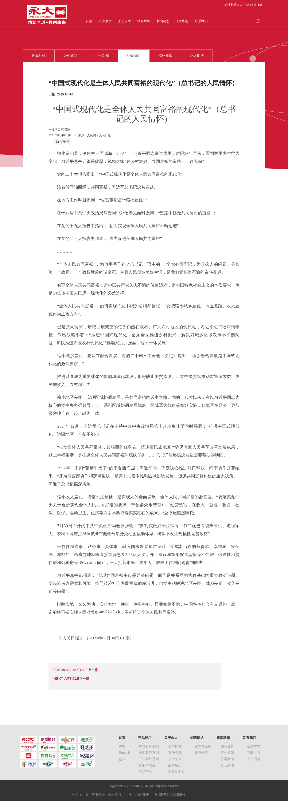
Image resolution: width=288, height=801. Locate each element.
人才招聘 (253, 759)
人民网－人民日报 (99, 135)
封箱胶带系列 (149, 746)
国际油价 (227, 746)
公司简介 (175, 746)
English (124, 752)
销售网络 (201, 752)
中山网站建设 (139, 794)
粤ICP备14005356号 (169, 794)
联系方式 (253, 746)
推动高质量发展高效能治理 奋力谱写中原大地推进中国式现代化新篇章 (71, 678)
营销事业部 (203, 746)
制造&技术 (176, 771)
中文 (122, 746)
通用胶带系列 (149, 752)
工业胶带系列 (149, 759)
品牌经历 (175, 765)
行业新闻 (227, 752)
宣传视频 (175, 752)
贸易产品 (145, 771)
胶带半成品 (147, 765)
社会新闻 (227, 765)
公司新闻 (227, 759)
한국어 (124, 759)
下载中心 (253, 752)
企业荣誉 (175, 759)
